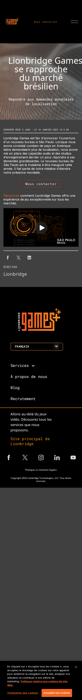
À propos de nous (28, 376)
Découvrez (11, 195)
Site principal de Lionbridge (30, 441)
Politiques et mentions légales (41, 469)
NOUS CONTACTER (45, 22)
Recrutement (23, 398)
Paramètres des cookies (22, 692)
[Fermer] (76, 667)
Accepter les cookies (57, 692)
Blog (15, 387)
